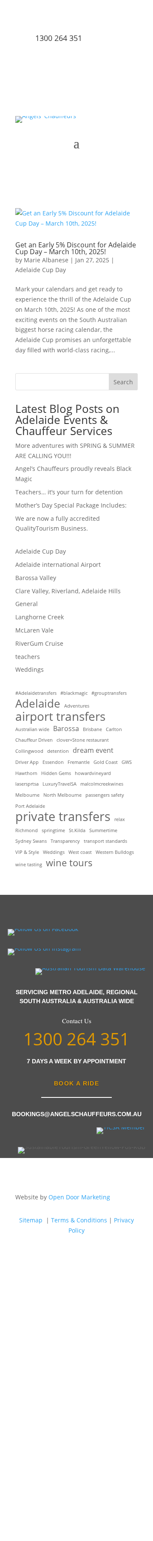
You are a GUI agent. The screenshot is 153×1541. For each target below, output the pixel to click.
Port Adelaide (30, 806)
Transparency (65, 841)
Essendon (53, 762)
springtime (53, 830)
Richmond (26, 830)
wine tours (69, 863)
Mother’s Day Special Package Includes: (71, 505)
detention (58, 751)
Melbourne (27, 795)
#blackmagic (74, 693)
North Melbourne (62, 795)
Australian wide (32, 729)
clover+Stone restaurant (83, 740)
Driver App (27, 762)
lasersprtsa (27, 784)
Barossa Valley (35, 578)
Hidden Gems (56, 773)
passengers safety (104, 795)
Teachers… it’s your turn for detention (69, 492)
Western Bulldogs (115, 852)
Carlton (114, 729)
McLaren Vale (34, 630)
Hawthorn (26, 773)
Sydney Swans (31, 841)
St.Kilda (77, 830)
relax (119, 819)
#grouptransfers (109, 693)
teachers (27, 657)
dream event (93, 750)
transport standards (105, 841)
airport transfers (60, 716)
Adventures (76, 706)
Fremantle (79, 762)
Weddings (29, 669)
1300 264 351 (58, 38)
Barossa (66, 728)
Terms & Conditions (79, 1220)
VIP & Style (27, 852)
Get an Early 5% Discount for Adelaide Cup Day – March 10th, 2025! (75, 248)
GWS (127, 762)
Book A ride (76, 1083)
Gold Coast (106, 762)
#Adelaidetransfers (36, 693)
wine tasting (28, 865)
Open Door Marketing (79, 1197)
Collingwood (29, 751)
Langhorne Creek (39, 617)
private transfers (62, 817)
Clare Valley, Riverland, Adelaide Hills (68, 591)
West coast (80, 852)
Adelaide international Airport (58, 564)
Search (123, 382)
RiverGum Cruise (39, 643)
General (26, 604)
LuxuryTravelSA (59, 784)
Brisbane (92, 729)
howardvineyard (93, 773)
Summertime (103, 830)
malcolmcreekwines (101, 784)
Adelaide (37, 704)
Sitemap (30, 1220)
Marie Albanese (46, 260)
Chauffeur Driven (34, 740)
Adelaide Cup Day (40, 270)
